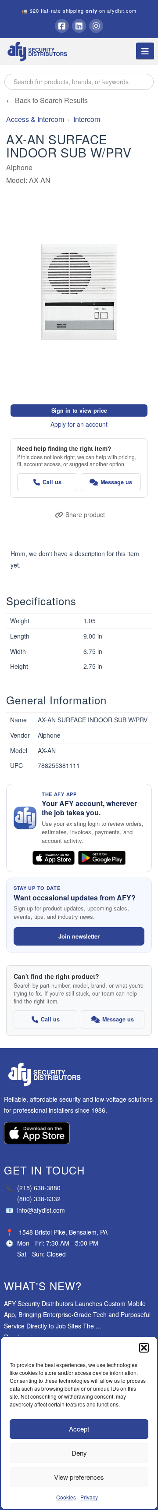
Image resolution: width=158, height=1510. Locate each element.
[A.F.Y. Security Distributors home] (79, 1074)
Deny (79, 1452)
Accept (79, 1428)
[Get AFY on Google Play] (102, 858)
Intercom (86, 119)
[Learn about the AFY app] (25, 818)
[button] (144, 1347)
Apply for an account (79, 424)
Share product (85, 514)
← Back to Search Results (47, 100)
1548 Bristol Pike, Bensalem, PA (63, 1232)
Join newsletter (79, 936)
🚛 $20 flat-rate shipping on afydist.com (79, 10)
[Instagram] (96, 26)
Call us (52, 482)
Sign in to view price (79, 410)
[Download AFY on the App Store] (53, 858)
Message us (116, 482)
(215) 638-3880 (33, 1187)
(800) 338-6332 (39, 1198)
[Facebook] (62, 26)
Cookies (66, 1497)
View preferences (79, 1476)
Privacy (89, 1497)
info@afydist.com (35, 1210)
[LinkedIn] (79, 26)
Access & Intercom (35, 119)
